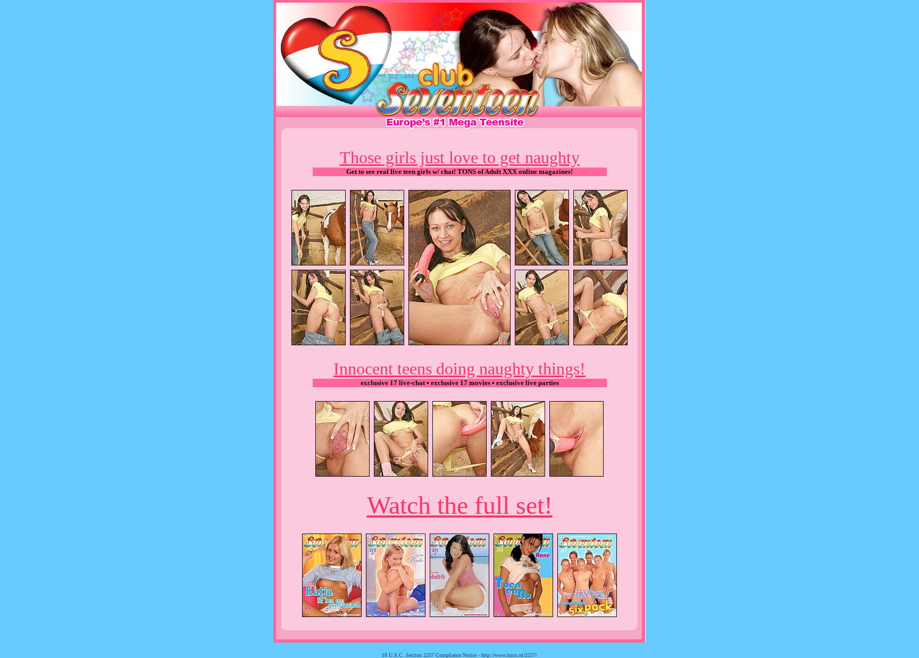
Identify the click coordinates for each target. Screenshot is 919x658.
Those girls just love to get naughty (460, 157)
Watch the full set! (460, 505)
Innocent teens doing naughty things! (459, 368)
